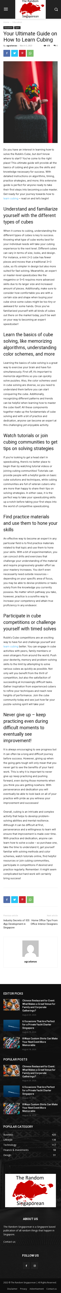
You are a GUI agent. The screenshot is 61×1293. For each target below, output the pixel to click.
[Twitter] (14, 53)
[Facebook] (6, 53)
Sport (17, 27)
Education (17, 22)
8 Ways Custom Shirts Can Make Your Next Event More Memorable (40, 1042)
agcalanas (11, 45)
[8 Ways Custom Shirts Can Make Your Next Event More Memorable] (11, 1042)
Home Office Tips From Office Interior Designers (44, 922)
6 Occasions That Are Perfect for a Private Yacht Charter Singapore (38, 1024)
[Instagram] (34, 1265)
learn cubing (10, 198)
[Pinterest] (22, 53)
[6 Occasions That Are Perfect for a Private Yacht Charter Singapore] (11, 1025)
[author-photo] (30, 956)
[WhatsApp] (30, 53)
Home (6, 22)
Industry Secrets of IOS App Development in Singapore (16, 924)
